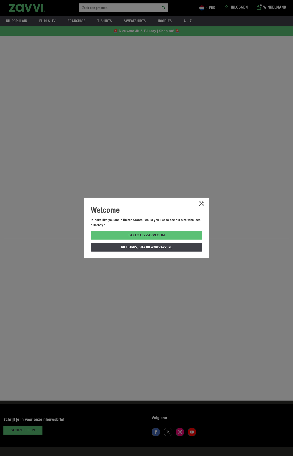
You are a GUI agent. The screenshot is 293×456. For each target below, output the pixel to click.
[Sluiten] (201, 203)
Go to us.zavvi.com (146, 235)
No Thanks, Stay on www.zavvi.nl (146, 247)
